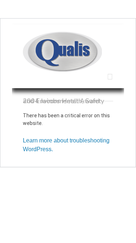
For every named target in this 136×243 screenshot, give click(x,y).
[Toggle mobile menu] (110, 77)
